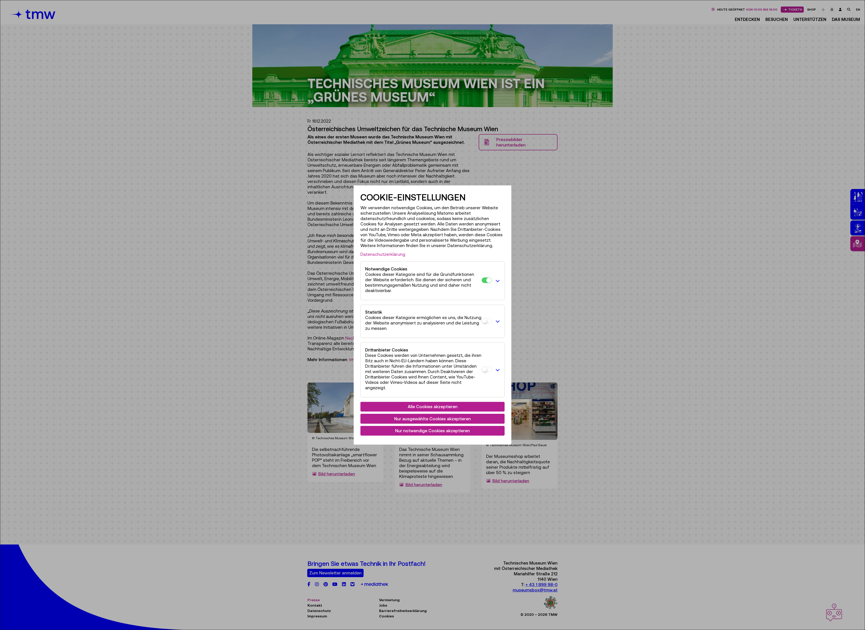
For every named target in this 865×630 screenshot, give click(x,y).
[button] (497, 281)
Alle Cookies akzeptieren (433, 406)
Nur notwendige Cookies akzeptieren (432, 430)
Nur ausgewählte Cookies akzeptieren (432, 418)
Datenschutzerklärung (382, 254)
